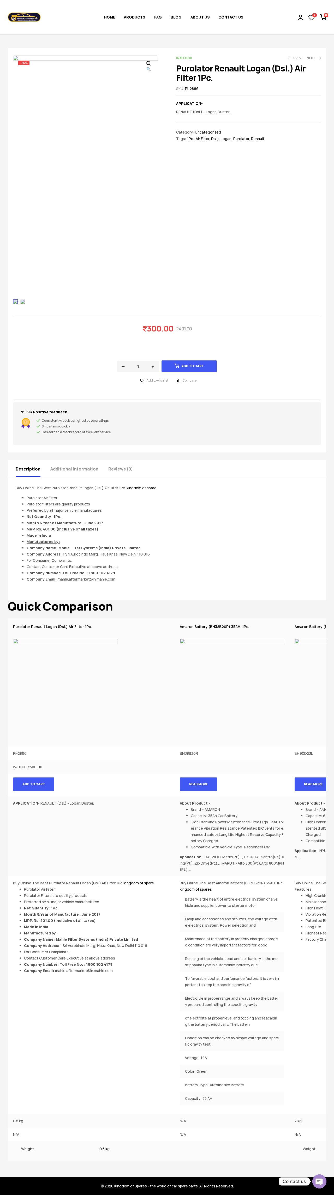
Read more (198, 784)
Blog (176, 17)
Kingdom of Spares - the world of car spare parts (156, 1186)
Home (109, 17)
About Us (200, 17)
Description (28, 469)
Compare (189, 380)
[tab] (33, 468)
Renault (257, 138)
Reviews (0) (120, 469)
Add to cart (192, 366)
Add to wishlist (157, 380)
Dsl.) (215, 138)
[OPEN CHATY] (319, 1181)
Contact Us (230, 17)
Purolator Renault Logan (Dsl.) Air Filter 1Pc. (52, 626)
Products (134, 17)
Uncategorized (208, 132)
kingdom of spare (142, 487)
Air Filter (202, 138)
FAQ (158, 17)
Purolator (241, 138)
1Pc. (190, 138)
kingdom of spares (196, 889)
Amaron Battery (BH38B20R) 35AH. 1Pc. (214, 626)
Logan (226, 138)
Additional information (74, 469)
